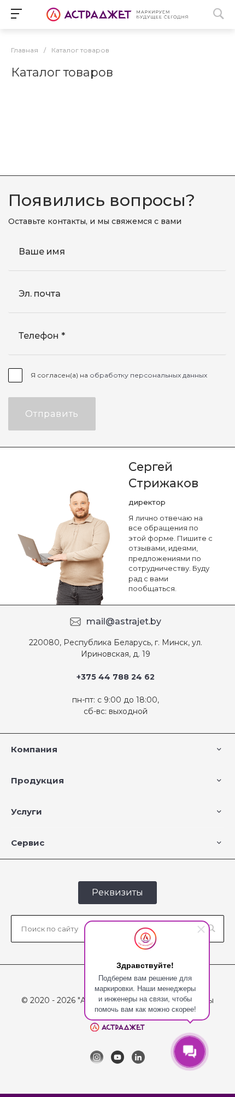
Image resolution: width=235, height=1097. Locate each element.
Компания (34, 749)
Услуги (26, 811)
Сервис (27, 843)
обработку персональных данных (148, 375)
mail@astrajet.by (123, 621)
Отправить (52, 414)
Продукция (37, 780)
